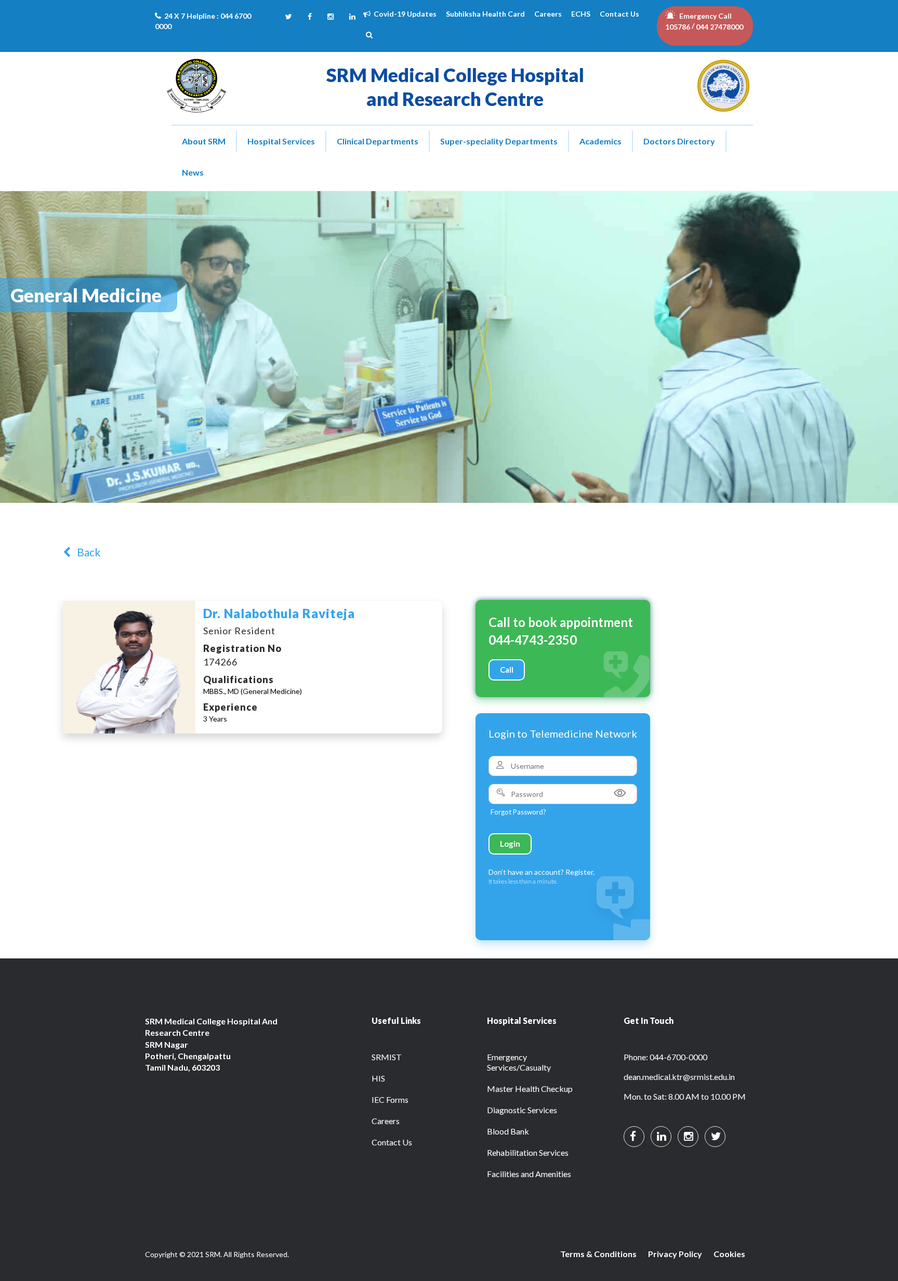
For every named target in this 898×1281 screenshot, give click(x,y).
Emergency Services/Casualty (519, 1062)
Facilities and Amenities (529, 1174)
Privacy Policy (675, 1254)
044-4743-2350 (532, 639)
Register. (580, 872)
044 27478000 (719, 26)
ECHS (580, 13)
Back (85, 551)
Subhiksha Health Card (485, 13)
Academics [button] (600, 141)
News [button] (193, 172)
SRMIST (387, 1057)
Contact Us (619, 13)
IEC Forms (390, 1099)
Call (506, 669)
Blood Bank (508, 1131)
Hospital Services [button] (281, 141)
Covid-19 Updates (404, 13)
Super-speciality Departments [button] (499, 141)
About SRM (204, 141)
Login (510, 843)
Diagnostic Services (522, 1110)
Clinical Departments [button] (377, 141)
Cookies (729, 1254)
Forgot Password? (518, 812)
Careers (548, 13)
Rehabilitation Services (528, 1152)
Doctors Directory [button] (679, 141)
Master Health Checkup (530, 1088)
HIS (378, 1078)
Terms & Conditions (598, 1254)
